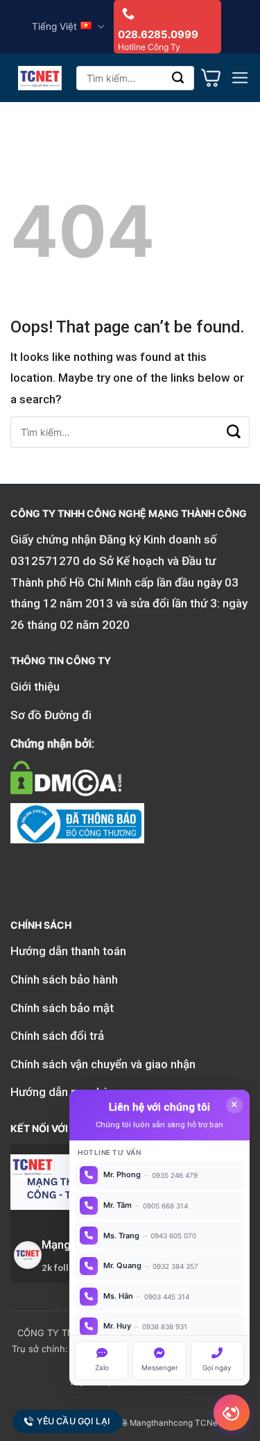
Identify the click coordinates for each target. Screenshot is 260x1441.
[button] (240, 78)
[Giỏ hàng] (210, 77)
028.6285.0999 (158, 34)
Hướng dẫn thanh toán (68, 951)
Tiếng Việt (54, 26)
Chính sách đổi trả (57, 1036)
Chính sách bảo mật (62, 1008)
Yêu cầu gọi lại (73, 1421)
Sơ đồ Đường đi (51, 715)
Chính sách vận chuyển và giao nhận (103, 1064)
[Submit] (178, 78)
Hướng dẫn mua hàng (66, 1092)
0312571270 (45, 561)
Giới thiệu (35, 686)
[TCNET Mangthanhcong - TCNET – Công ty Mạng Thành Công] (39, 78)
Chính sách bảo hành (64, 979)
